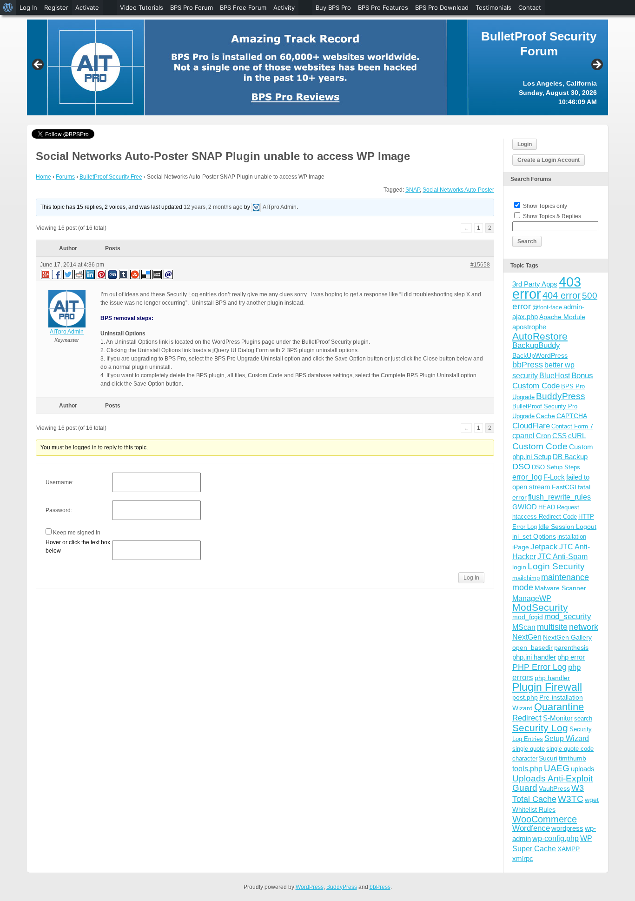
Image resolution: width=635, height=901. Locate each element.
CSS (559, 436)
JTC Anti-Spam (562, 557)
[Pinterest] (102, 274)
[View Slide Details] (317, 67)
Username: (59, 482)
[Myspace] (157, 274)
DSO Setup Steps (556, 467)
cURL (577, 436)
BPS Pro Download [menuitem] (442, 7)
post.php (525, 697)
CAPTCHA (571, 416)
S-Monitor (558, 718)
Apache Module (562, 316)
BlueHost (554, 376)
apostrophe (529, 327)
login (519, 567)
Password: (59, 510)
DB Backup (570, 457)
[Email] (169, 274)
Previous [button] (39, 65)
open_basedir (532, 647)
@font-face (547, 307)
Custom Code (540, 446)
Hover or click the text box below (78, 546)
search (583, 718)
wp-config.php (555, 838)
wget (592, 799)
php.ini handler (534, 657)
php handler (552, 677)
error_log (527, 477)
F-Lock (554, 477)
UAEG (556, 768)
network (583, 627)
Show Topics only (545, 206)
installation (571, 536)
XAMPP (568, 849)
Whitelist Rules (534, 809)
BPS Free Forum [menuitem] (243, 7)
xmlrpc (522, 858)
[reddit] (79, 274)
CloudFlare (531, 425)
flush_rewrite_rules (559, 497)
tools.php (527, 769)
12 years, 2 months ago (213, 207)
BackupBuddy (536, 345)
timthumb (572, 758)
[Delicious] (146, 274)
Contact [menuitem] (529, 7)
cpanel (523, 436)
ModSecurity (540, 607)
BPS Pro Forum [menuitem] (191, 7)
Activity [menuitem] (284, 7)
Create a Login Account (548, 160)
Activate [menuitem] (87, 7)
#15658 (480, 264)
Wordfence (531, 828)
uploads (583, 769)
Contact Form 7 (572, 426)
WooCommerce (544, 819)
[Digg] (113, 274)
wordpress (567, 828)
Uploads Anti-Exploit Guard (552, 783)
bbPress (527, 364)
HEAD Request (558, 507)
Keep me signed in (76, 532)
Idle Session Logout (567, 526)
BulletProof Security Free (110, 177)
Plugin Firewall (547, 687)
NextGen (527, 637)
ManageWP (531, 598)
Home (43, 177)
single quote (528, 748)
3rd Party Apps (534, 284)
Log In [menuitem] (28, 7)
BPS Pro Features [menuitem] (383, 7)
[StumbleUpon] (135, 274)
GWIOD (524, 507)
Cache (545, 416)
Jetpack (544, 546)
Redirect (527, 718)
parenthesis (571, 647)
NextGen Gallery (567, 637)
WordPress (310, 887)
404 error (561, 295)
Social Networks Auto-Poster (458, 190)
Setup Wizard (566, 738)
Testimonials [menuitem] (493, 7)
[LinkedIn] (91, 274)
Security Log (540, 727)
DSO (521, 466)
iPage (520, 547)
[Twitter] (68, 274)
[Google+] (45, 274)
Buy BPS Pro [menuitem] (333, 7)
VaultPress (554, 788)
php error (571, 657)
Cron (543, 436)
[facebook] (57, 274)
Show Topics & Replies (552, 216)
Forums (65, 177)
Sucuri (548, 758)
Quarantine (559, 707)
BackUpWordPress (540, 355)
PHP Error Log (539, 667)
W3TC (570, 799)
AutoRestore (540, 336)
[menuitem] (8, 7)
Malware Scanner (560, 588)
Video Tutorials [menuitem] (141, 7)
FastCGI (564, 487)
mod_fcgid (527, 617)
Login (524, 144)
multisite (552, 627)
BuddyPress (560, 396)
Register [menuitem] (56, 7)
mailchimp (526, 577)
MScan (524, 627)
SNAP (412, 190)
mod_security (567, 616)
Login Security (556, 566)
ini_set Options (534, 536)
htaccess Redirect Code (544, 516)
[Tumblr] (124, 274)
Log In (471, 577)
